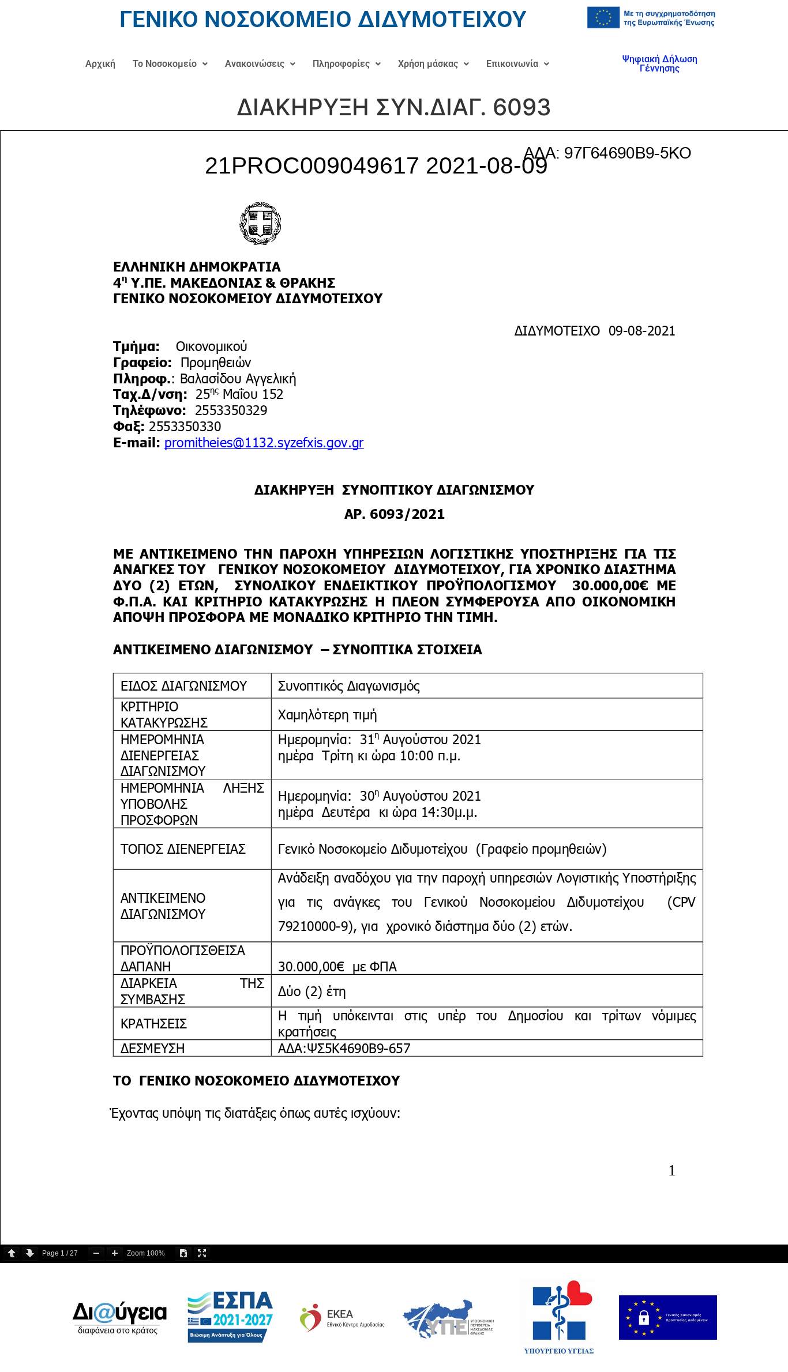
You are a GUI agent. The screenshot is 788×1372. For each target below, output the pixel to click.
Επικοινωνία (512, 63)
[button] (170, 64)
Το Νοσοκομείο (165, 63)
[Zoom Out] (96, 1253)
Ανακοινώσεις (254, 63)
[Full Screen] (202, 1253)
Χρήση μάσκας (428, 63)
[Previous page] (11, 1253)
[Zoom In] (114, 1253)
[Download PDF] (183, 1253)
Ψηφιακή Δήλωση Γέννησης (659, 64)
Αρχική (100, 63)
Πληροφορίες (341, 63)
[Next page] (30, 1253)
